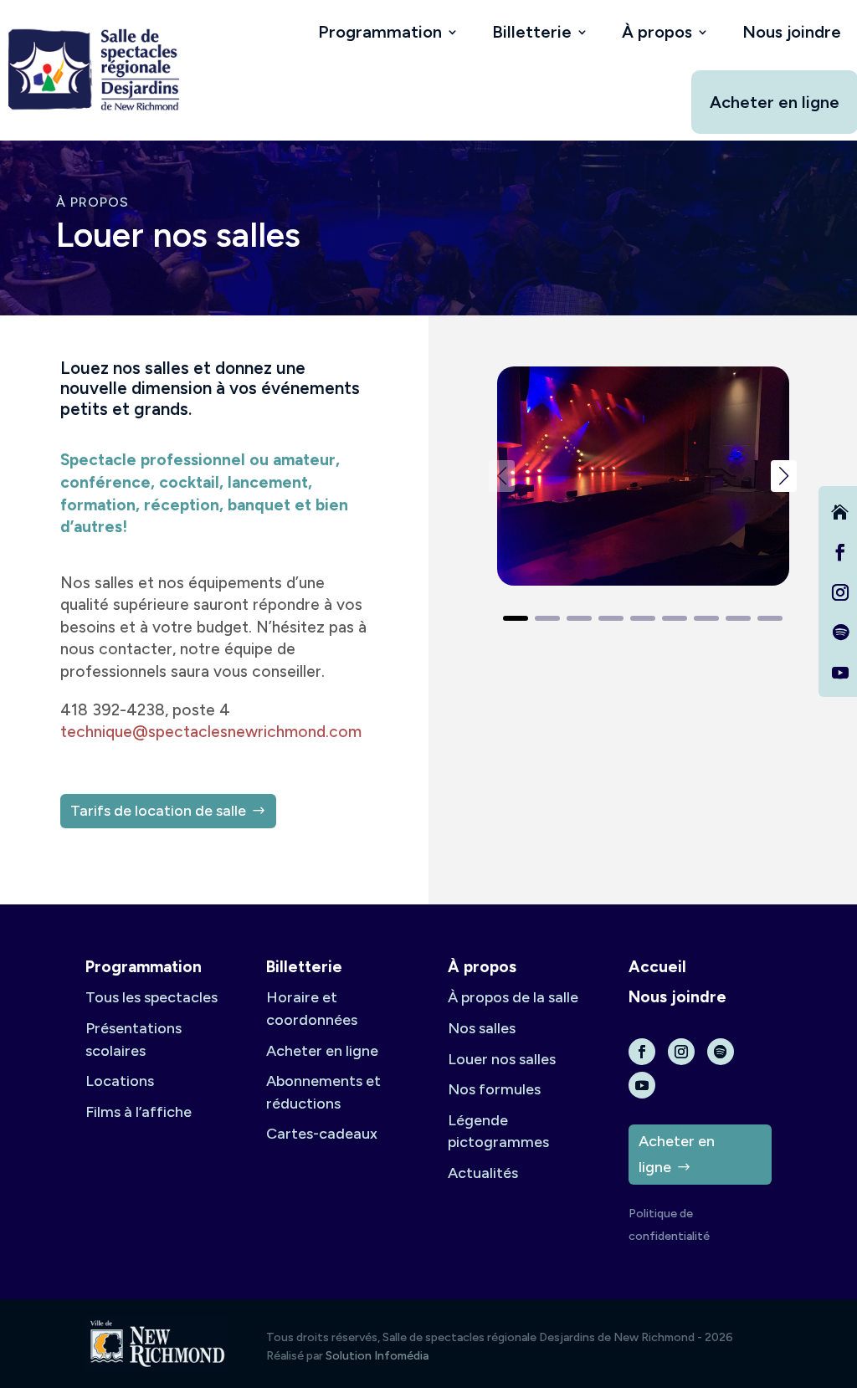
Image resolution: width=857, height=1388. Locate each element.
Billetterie (532, 32)
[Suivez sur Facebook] (840, 552)
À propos (657, 32)
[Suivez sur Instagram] (840, 592)
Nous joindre (791, 32)
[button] (784, 476)
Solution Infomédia (377, 1356)
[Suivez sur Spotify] (840, 632)
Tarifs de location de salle (158, 811)
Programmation (380, 32)
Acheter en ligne (774, 102)
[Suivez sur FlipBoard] (840, 512)
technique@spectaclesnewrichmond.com (211, 731)
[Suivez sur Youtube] (840, 672)
